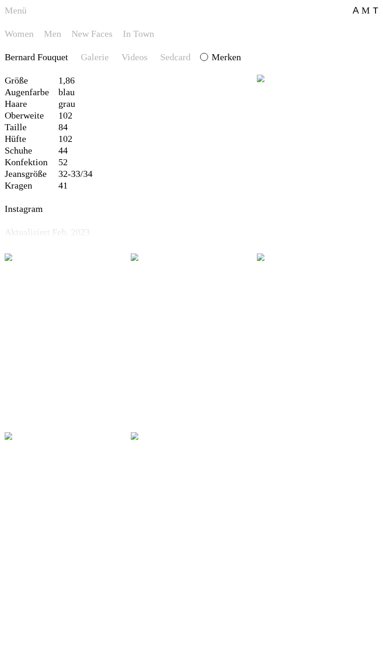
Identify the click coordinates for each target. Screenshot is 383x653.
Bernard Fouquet (36, 57)
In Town (138, 33)
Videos (134, 57)
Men (52, 33)
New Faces (92, 33)
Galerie (95, 57)
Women (19, 33)
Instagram (24, 209)
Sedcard (175, 57)
